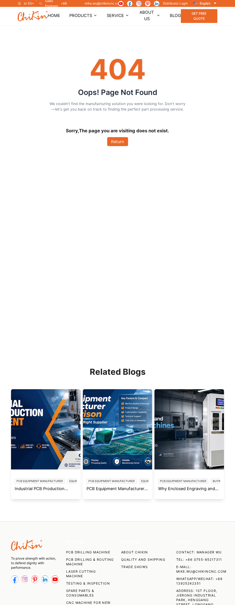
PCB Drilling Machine (88, 552)
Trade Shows (134, 567)
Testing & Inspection (88, 583)
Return (117, 141)
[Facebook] (129, 3)
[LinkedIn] (156, 3)
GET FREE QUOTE (199, 15)
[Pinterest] (147, 3)
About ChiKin (134, 552)
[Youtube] (120, 3)
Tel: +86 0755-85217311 (199, 559)
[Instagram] (138, 3)
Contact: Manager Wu (199, 552)
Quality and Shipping (143, 559)
